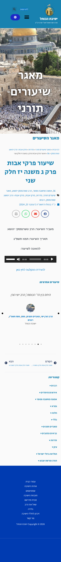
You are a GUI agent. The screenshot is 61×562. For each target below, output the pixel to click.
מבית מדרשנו (30, 499)
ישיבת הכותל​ (49, 19)
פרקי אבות (30, 195)
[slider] (11, 259)
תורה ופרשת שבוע (48, 460)
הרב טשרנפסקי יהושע (22, 190)
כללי (55, 419)
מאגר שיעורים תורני (43, 149)
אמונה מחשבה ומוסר (42, 190)
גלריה (30, 509)
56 (48, 153)
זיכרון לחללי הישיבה (30, 513)
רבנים (42, 199)
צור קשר (30, 518)
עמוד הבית (31, 481)
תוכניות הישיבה (30, 495)
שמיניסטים (30, 490)
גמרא (54, 406)
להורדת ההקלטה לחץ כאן (30, 269)
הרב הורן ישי (47, 316)
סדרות (31, 149)
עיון (55, 446)
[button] (14, 9)
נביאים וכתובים (49, 433)
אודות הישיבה (30, 486)
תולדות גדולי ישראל (47, 453)
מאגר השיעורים (46, 138)
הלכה (54, 412)
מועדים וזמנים (33, 316)
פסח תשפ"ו (14, 316)
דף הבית (55, 149)
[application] (30, 259)
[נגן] (52, 259)
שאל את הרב (30, 504)
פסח (23, 316)
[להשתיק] (18, 259)
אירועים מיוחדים (49, 392)
